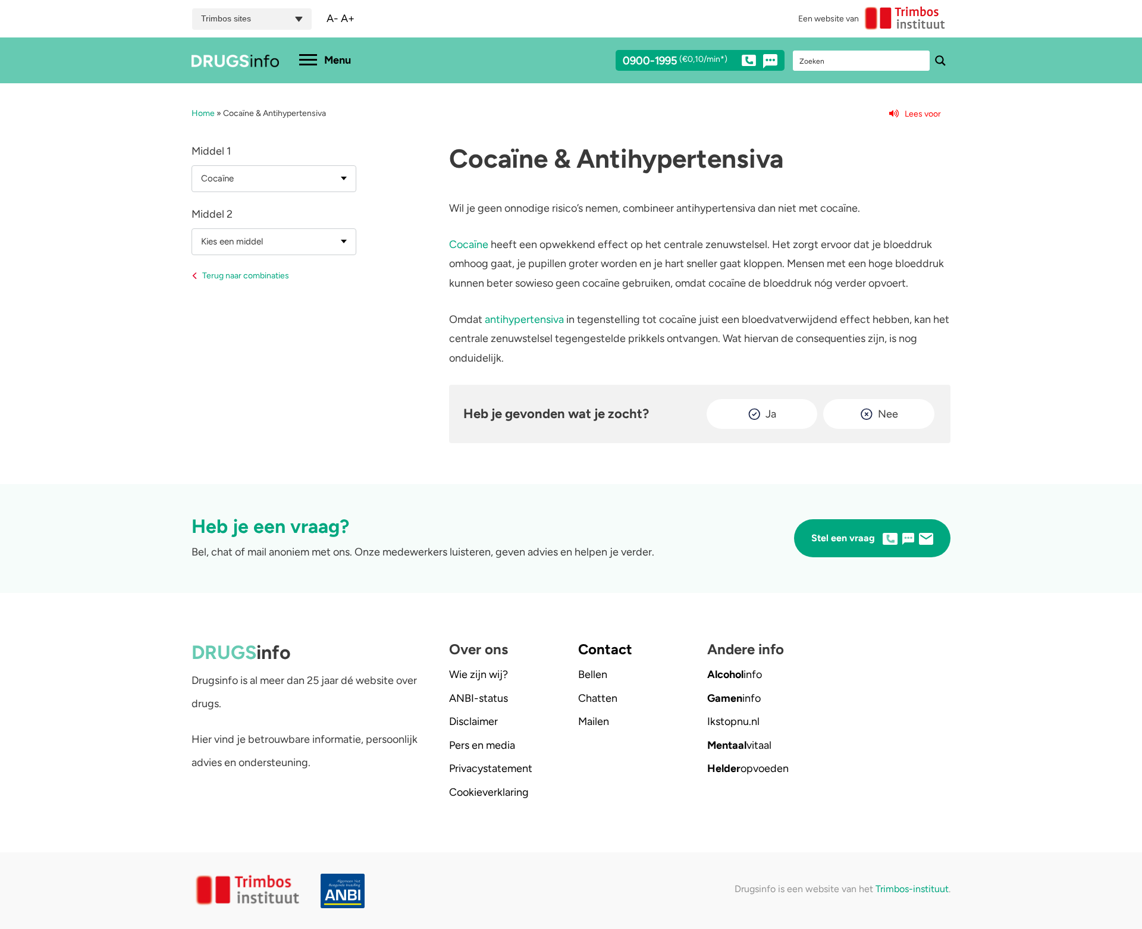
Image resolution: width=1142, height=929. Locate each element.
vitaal (739, 745)
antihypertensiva (524, 319)
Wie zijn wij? (478, 674)
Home (203, 113)
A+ (347, 18)
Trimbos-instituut (912, 889)
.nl (733, 721)
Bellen (592, 674)
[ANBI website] (345, 891)
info (734, 674)
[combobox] (274, 178)
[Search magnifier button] (940, 61)
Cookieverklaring (489, 792)
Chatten (597, 698)
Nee (888, 413)
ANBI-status (478, 698)
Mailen (593, 721)
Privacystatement (490, 768)
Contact (605, 649)
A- (332, 18)
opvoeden (748, 768)
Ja (770, 413)
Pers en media (482, 745)
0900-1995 (675, 61)
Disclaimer (473, 721)
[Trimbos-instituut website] (248, 891)
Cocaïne (468, 244)
